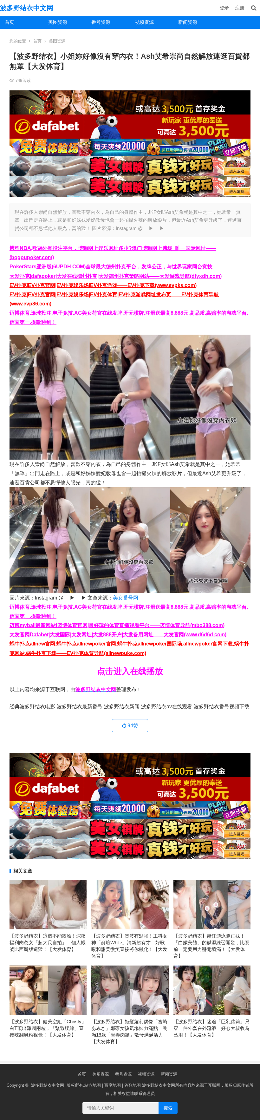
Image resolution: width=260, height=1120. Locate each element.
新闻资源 (187, 22)
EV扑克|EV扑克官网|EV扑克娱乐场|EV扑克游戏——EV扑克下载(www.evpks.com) (103, 285)
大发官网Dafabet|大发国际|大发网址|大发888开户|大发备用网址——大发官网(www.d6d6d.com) (118, 634)
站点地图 (92, 1085)
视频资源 (144, 22)
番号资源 (100, 22)
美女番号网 (125, 597)
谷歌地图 (132, 1085)
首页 (9, 22)
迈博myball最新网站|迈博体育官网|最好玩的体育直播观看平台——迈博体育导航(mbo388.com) (117, 625)
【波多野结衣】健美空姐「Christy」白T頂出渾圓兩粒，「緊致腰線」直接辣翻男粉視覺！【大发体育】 (48, 1028)
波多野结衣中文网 (26, 7)
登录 (224, 7)
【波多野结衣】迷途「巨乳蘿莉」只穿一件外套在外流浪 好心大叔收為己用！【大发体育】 (211, 1028)
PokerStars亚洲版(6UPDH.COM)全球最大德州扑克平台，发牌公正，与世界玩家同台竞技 (111, 266)
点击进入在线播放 (130, 671)
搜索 (168, 1107)
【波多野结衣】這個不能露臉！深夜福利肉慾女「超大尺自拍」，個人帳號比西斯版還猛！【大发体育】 (48, 942)
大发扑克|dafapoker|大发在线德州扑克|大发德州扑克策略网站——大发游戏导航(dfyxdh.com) (116, 276)
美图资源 (57, 22)
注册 (239, 7)
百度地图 (112, 1085)
